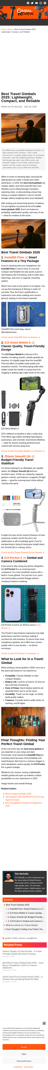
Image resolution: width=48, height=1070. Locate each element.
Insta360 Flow (14, 257)
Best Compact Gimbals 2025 (18, 794)
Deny (24, 1054)
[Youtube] (36, 3)
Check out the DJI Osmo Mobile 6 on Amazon (21, 451)
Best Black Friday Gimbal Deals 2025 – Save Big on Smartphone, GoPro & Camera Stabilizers (23, 965)
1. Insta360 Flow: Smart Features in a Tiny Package (26, 909)
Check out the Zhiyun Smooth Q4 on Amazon (21, 552)
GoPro (15, 938)
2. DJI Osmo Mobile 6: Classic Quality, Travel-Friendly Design (26, 913)
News (10, 29)
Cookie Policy (18, 1067)
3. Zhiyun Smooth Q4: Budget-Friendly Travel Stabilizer (26, 917)
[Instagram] (40, 3)
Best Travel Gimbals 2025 (17, 905)
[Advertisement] (24, 62)
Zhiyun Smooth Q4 (17, 456)
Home (3, 29)
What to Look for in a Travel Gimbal (22, 925)
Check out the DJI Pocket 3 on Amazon (19, 653)
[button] (44, 1023)
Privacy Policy (28, 1067)
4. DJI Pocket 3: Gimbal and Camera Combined (26, 921)
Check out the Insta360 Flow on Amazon (19, 337)
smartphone (31, 938)
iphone (22, 938)
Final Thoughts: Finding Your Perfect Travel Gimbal (25, 929)
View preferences (24, 1061)
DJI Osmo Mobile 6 (17, 342)
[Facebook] (28, 3)
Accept (24, 1047)
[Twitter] (32, 3)
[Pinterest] (45, 3)
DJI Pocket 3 (13, 557)
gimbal (8, 938)
